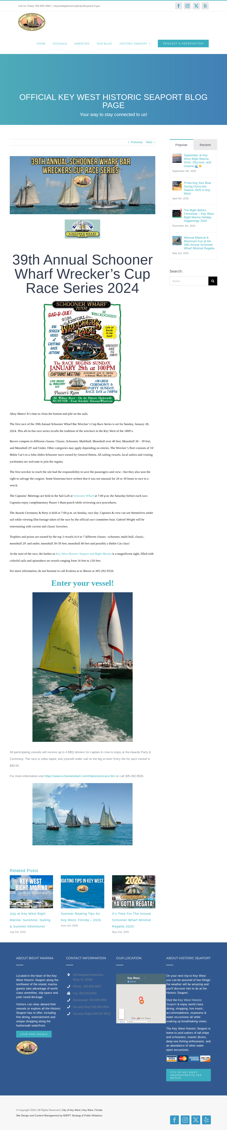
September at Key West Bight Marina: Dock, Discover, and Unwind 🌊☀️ (197, 161)
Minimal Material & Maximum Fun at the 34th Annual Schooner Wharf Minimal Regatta (199, 243)
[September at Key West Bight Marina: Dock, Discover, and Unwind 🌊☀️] (177, 157)
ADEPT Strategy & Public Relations (82, 1115)
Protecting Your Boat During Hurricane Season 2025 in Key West (197, 188)
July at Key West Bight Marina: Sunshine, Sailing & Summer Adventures (30, 920)
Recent (205, 145)
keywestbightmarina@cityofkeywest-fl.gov (77, 5)
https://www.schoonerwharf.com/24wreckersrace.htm (80, 776)
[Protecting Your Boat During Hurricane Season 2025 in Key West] (177, 184)
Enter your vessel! (82, 583)
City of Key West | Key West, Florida (82, 1110)
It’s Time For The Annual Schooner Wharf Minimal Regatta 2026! (131, 920)
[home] (27, 1043)
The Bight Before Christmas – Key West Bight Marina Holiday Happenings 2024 (199, 216)
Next (149, 142)
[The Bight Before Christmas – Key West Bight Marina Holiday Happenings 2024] (177, 211)
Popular (181, 145)
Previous (137, 142)
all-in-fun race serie (36, 431)
